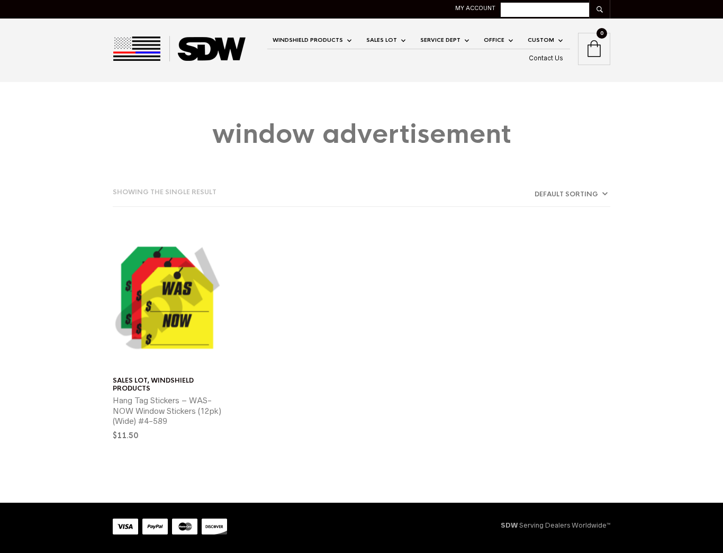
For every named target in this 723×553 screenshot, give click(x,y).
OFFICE (494, 40)
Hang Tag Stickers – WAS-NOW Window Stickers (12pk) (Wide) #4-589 (167, 410)
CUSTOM (541, 40)
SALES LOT (381, 40)
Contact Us (546, 58)
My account (475, 8)
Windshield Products (308, 40)
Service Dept (440, 40)
